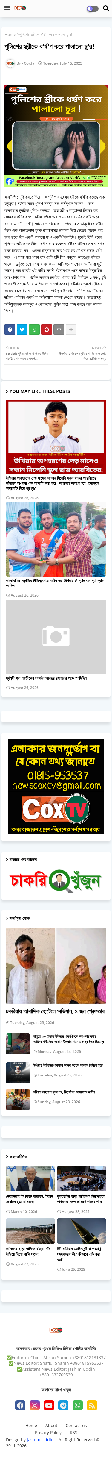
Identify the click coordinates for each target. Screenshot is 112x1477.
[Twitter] (22, 329)
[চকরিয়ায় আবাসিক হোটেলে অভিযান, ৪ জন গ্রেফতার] (56, 966)
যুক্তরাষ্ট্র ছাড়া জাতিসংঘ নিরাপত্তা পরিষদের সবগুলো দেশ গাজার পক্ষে (81, 1199)
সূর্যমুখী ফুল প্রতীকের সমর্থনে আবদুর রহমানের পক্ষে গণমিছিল (46, 677)
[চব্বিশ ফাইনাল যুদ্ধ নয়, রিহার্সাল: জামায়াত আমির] (18, 1099)
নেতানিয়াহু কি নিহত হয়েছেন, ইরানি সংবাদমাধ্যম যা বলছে (29, 1199)
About (51, 1425)
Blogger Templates (51, 1453)
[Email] (58, 329)
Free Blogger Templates (56, 1463)
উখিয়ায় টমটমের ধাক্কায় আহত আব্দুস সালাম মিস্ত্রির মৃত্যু (68, 1065)
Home (10, 34)
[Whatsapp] (34, 329)
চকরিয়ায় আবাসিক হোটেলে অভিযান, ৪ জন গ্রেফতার (55, 1011)
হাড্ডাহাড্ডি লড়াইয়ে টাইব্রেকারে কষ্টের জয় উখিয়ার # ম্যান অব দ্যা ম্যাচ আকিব (55, 583)
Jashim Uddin (41, 1439)
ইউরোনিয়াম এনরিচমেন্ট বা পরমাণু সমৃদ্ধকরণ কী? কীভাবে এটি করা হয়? (79, 1254)
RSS (73, 1432)
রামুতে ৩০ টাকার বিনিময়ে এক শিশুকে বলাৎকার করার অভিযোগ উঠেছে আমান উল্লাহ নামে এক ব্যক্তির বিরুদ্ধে (68, 1038)
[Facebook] (9, 329)
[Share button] (71, 329)
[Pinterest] (46, 329)
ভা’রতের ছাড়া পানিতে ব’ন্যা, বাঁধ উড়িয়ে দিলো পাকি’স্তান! (28, 1251)
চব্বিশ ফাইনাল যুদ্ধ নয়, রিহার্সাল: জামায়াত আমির (64, 1092)
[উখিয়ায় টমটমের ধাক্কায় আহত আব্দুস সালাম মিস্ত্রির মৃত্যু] (18, 1072)
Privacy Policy (48, 1432)
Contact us (76, 1425)
